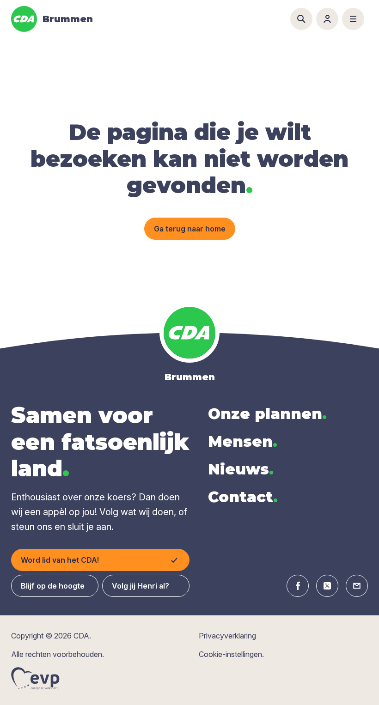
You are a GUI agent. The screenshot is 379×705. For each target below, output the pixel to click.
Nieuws (241, 469)
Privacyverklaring (227, 635)
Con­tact (243, 497)
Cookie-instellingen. (231, 654)
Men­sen (242, 441)
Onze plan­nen (267, 414)
